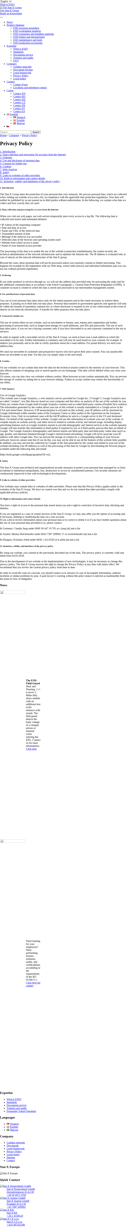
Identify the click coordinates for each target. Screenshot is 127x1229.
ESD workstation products (27, 31)
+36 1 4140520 (15, 1215)
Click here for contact (33, 984)
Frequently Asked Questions (21, 1111)
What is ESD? (20, 48)
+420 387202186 (16, 1224)
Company (12, 63)
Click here (31, 748)
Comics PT (19, 108)
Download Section (23, 69)
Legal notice (19, 78)
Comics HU (19, 96)
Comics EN (19, 93)
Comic (10, 90)
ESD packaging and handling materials (33, 34)
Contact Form (20, 84)
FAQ (16, 60)
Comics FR (19, 105)
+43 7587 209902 (16, 1207)
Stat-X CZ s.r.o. (15, 1221)
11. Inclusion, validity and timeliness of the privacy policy (30, 181)
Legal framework (22, 72)
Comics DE (19, 99)
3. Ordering (6, 157)
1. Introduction (7, 151)
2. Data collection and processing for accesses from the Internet (33, 154)
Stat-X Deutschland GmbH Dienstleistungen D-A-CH (21, 1190)
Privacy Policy (20, 75)
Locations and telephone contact (30, 87)
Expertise (11, 45)
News (10, 22)
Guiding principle (22, 66)
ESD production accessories (27, 43)
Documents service (23, 54)
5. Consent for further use (13, 163)
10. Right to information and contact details (22, 178)
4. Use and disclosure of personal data (20, 160)
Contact (11, 81)
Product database (15, 25)
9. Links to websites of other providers (20, 175)
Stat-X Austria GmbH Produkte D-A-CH (18, 1202)
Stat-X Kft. (12, 1212)
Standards (18, 51)
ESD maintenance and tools (27, 40)
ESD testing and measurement (29, 37)
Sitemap (11, 1157)
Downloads (13, 1145)
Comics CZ (19, 102)
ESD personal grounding (26, 28)
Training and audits (23, 57)
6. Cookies (5, 166)
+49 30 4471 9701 (16, 1195)
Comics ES (19, 111)
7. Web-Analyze (8, 169)
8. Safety (4, 172)
